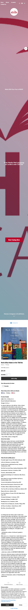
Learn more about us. (6, 601)
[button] (6, 386)
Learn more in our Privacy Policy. (8, 600)
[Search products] (26, 48)
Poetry (7, 364)
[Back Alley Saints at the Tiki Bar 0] (14, 343)
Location (13, 2)
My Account (20, 584)
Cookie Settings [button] (14, 608)
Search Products (8, 584)
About (7, 2)
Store (2, 364)
